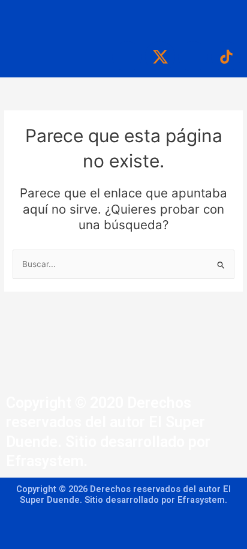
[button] (123, 18)
